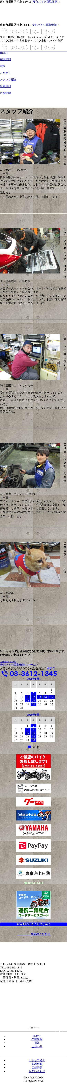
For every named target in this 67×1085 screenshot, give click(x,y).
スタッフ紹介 (8, 79)
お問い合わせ (59, 53)
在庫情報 (5, 59)
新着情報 (5, 86)
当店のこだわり (40, 934)
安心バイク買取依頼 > (46, 1)
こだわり (5, 72)
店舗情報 (5, 93)
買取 (2, 66)
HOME (4, 52)
